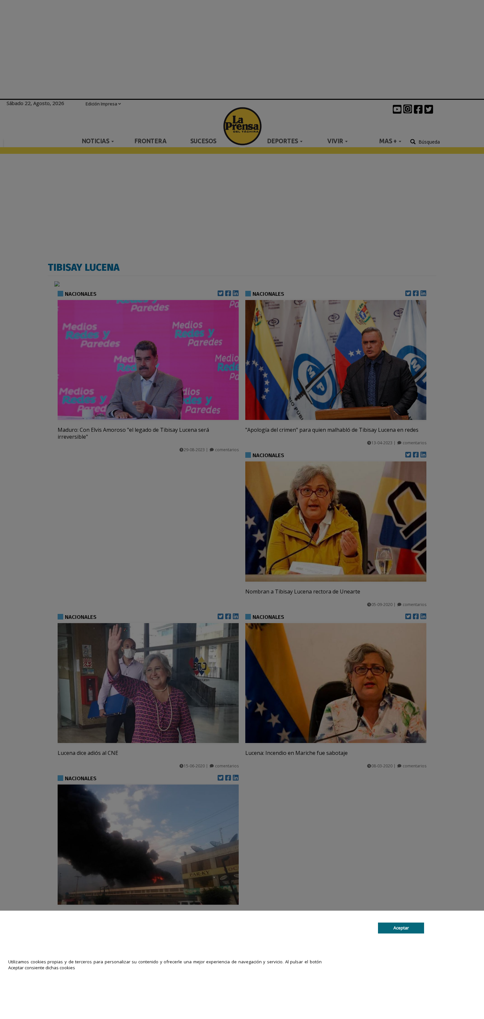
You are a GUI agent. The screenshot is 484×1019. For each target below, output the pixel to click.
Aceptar (401, 928)
